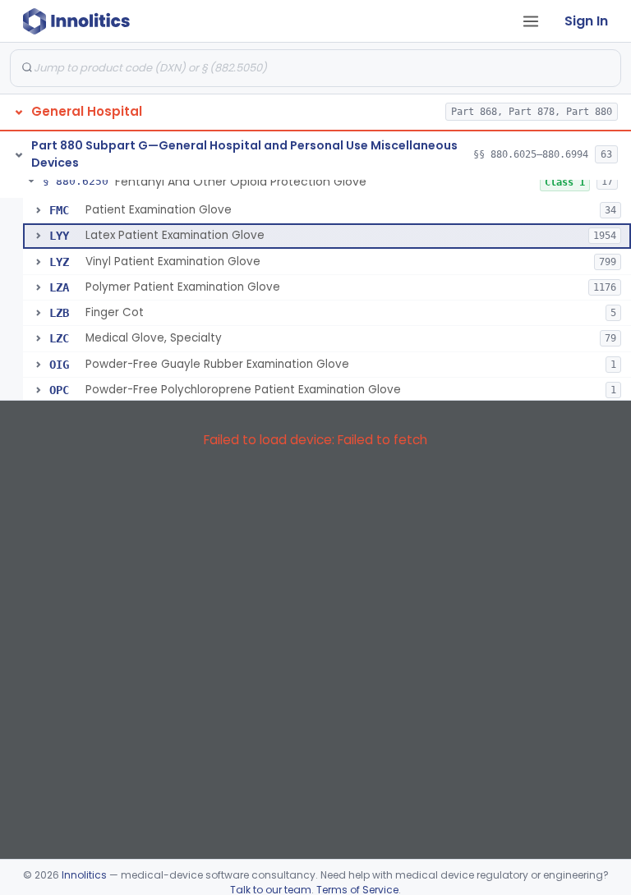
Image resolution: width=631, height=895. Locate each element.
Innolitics (84, 875)
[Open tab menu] (531, 21)
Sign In (586, 20)
